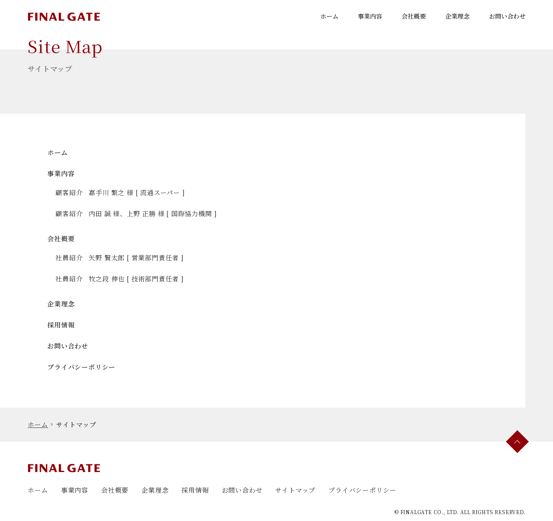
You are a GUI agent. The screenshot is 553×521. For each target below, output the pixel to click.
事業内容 (370, 16)
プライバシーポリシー (81, 367)
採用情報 (60, 325)
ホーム (329, 16)
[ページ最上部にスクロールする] (517, 441)
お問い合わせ (507, 16)
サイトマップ (295, 490)
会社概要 (414, 16)
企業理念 (457, 16)
